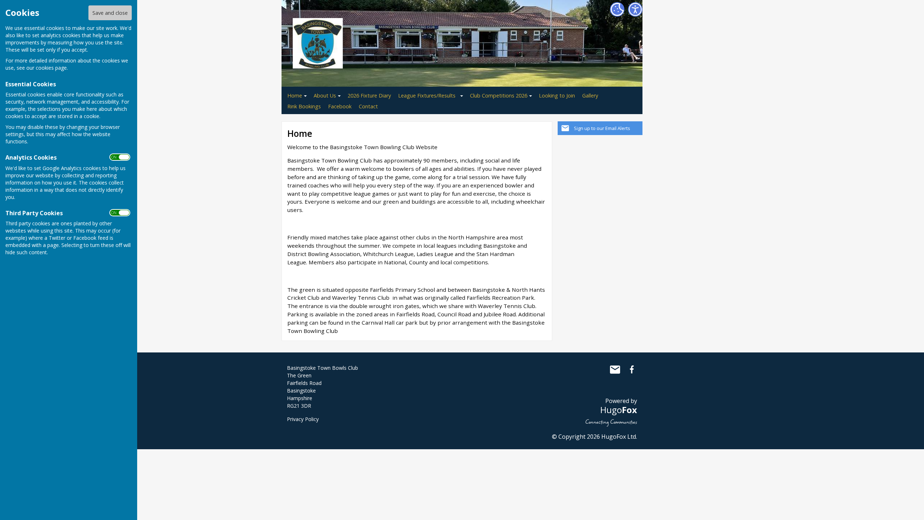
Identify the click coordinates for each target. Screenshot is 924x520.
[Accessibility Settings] (635, 9)
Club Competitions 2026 (498, 95)
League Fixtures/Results (427, 95)
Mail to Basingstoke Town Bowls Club (615, 369)
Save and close (110, 12)
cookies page (51, 67)
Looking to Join (557, 95)
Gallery (590, 95)
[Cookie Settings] (617, 9)
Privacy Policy (303, 419)
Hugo (618, 410)
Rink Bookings (304, 106)
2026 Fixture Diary (369, 95)
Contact (368, 106)
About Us (325, 95)
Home (294, 95)
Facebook (340, 106)
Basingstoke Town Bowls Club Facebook (631, 369)
